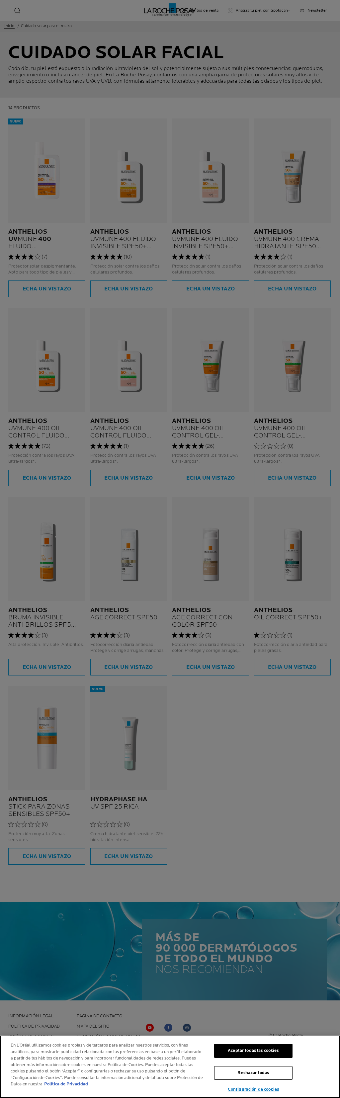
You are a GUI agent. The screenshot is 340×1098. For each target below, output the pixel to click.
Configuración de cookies (253, 1089)
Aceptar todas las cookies (253, 1050)
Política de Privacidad (66, 1084)
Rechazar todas (253, 1072)
